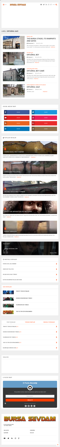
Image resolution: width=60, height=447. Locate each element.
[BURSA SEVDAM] (18, 5)
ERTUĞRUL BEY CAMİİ (35, 71)
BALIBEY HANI (29, 36)
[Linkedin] (46, 5)
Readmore (53, 47)
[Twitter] (44, 5)
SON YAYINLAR (7, 287)
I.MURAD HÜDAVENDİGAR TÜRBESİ (24, 298)
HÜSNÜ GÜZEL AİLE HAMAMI (14, 152)
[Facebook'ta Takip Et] (26, 406)
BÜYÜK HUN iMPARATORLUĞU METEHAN (18, 211)
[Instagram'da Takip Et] (34, 406)
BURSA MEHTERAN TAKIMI (32, 68)
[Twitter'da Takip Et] (29, 406)
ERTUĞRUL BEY (30, 52)
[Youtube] (41, 5)
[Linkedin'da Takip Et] (31, 406)
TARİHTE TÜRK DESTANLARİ (22, 291)
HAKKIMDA (32, 430)
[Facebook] (50, 5)
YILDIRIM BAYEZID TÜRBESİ (22, 304)
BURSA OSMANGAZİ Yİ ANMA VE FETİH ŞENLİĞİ (36, 84)
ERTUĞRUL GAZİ (33, 87)
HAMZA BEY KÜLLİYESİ (12, 172)
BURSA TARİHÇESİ (10, 231)
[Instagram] (48, 5)
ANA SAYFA (6, 430)
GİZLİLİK (32, 432)
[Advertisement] (30, 18)
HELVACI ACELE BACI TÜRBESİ (14, 192)
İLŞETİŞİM (6, 432)
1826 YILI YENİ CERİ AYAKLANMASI (24, 311)
